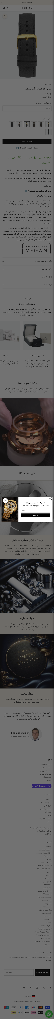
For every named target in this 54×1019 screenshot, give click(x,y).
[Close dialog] (50, 498)
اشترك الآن (35, 515)
